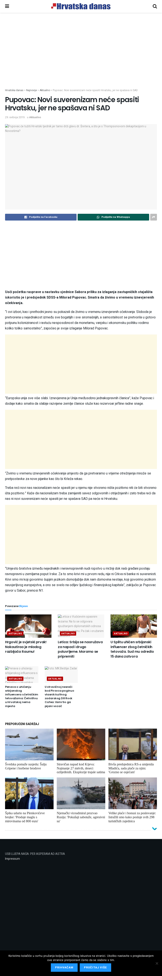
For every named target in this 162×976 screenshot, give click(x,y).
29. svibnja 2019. (15, 117)
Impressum (12, 859)
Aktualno (35, 117)
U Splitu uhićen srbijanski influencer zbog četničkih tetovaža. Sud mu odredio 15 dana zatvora (132, 649)
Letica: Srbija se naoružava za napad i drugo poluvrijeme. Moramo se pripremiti (80, 649)
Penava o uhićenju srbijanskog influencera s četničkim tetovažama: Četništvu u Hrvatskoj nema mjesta (21, 696)
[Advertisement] (81, 56)
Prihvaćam (64, 967)
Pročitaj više (95, 967)
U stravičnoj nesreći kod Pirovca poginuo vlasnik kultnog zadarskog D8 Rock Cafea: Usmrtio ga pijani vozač (59, 696)
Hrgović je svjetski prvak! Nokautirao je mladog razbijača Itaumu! (26, 647)
